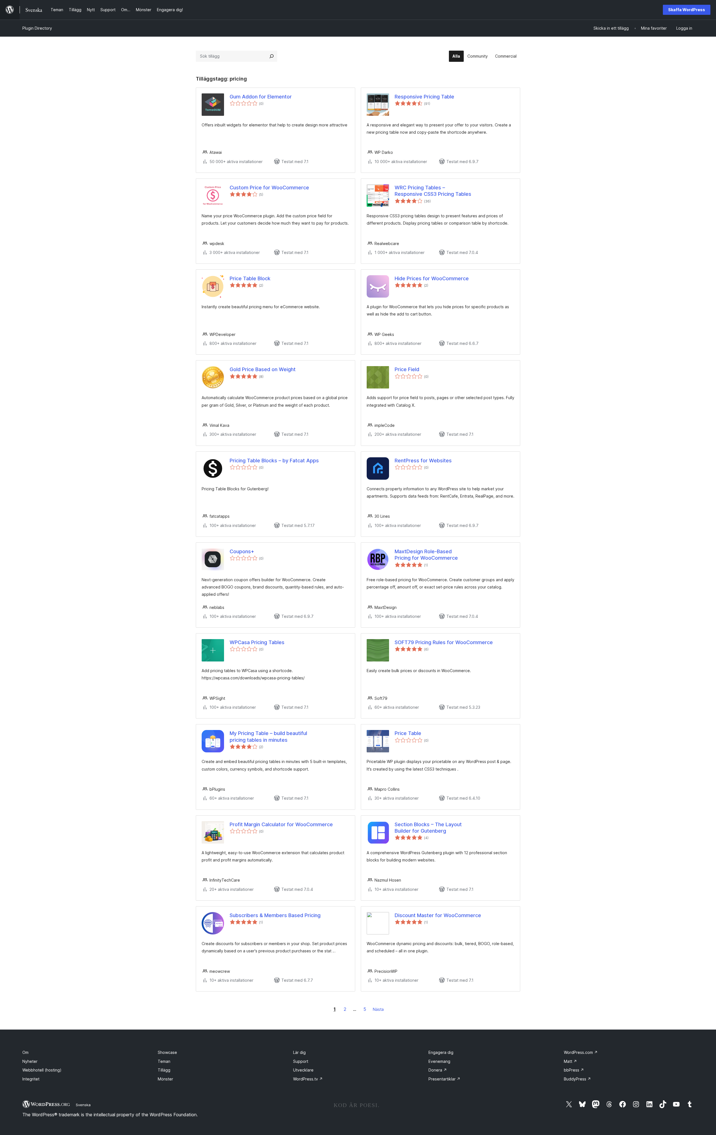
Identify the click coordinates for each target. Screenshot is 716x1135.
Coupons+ (242, 551)
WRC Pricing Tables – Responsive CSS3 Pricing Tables (433, 191)
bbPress (574, 1070)
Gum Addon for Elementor (261, 97)
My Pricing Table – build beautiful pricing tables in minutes (268, 736)
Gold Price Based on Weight (263, 369)
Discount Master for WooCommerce (438, 915)
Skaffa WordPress (686, 9)
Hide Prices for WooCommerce (432, 278)
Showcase (167, 1052)
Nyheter (29, 1061)
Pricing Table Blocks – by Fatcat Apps (274, 460)
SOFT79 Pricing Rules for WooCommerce (444, 642)
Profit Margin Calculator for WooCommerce (281, 824)
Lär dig (299, 1052)
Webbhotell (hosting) (42, 1070)
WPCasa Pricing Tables (257, 642)
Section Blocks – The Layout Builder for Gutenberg (428, 827)
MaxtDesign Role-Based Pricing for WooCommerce (426, 554)
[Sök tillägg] (271, 56)
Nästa (378, 1009)
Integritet (30, 1079)
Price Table (408, 733)
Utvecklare (303, 1070)
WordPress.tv (308, 1079)
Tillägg (164, 1070)
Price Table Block (250, 278)
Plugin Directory (37, 28)
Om (25, 1052)
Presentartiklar (444, 1079)
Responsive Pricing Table (424, 97)
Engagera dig (440, 1052)
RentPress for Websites (423, 460)
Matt (570, 1061)
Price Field (407, 369)
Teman (164, 1061)
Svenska (83, 1105)
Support (300, 1061)
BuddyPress (577, 1079)
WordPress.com (581, 1052)
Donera (437, 1070)
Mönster (165, 1079)
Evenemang (439, 1061)
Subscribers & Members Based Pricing (275, 915)
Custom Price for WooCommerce (269, 187)
